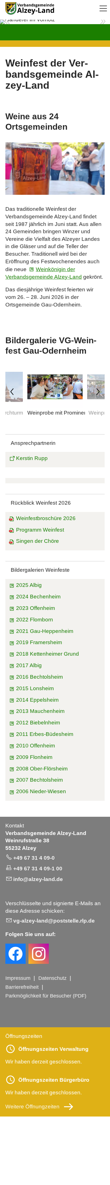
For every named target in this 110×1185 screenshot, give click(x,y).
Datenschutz (52, 978)
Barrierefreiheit (22, 987)
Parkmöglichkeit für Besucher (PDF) (45, 996)
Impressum (17, 978)
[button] (103, 8)
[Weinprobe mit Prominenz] (54, 406)
